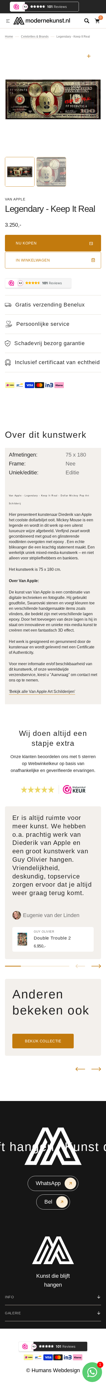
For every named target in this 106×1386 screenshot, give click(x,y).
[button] (7, 21)
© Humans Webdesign (53, 1370)
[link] (53, 939)
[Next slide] (96, 966)
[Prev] (80, 1069)
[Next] (96, 1069)
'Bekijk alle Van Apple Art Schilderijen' (42, 691)
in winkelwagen (33, 260)
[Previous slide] (80, 966)
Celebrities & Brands (35, 36)
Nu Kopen (26, 243)
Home (9, 36)
